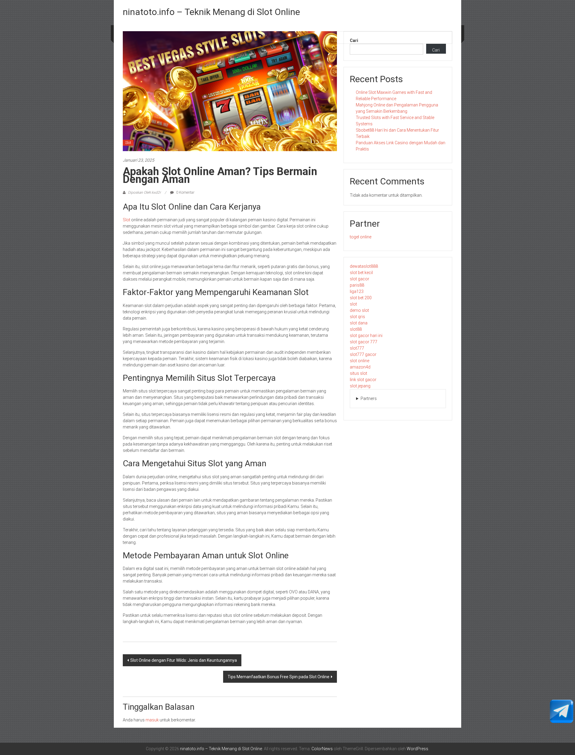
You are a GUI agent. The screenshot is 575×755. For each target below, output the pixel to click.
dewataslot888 (364, 266)
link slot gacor (363, 379)
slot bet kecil (361, 272)
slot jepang (360, 385)
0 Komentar (184, 192)
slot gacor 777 (363, 341)
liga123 (357, 291)
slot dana (358, 323)
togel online (360, 236)
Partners (369, 398)
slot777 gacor (363, 354)
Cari (354, 40)
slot (353, 304)
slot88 (356, 329)
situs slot (358, 373)
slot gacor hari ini (366, 335)
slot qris (357, 316)
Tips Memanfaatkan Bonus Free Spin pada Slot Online (278, 676)
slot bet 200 (361, 297)
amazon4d (360, 367)
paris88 (357, 285)
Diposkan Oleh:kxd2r (144, 192)
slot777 (357, 348)
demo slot (359, 310)
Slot (128, 143)
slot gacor (359, 278)
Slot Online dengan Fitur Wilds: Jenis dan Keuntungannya (183, 660)
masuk (152, 720)
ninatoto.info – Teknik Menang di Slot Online (211, 12)
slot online (359, 360)
